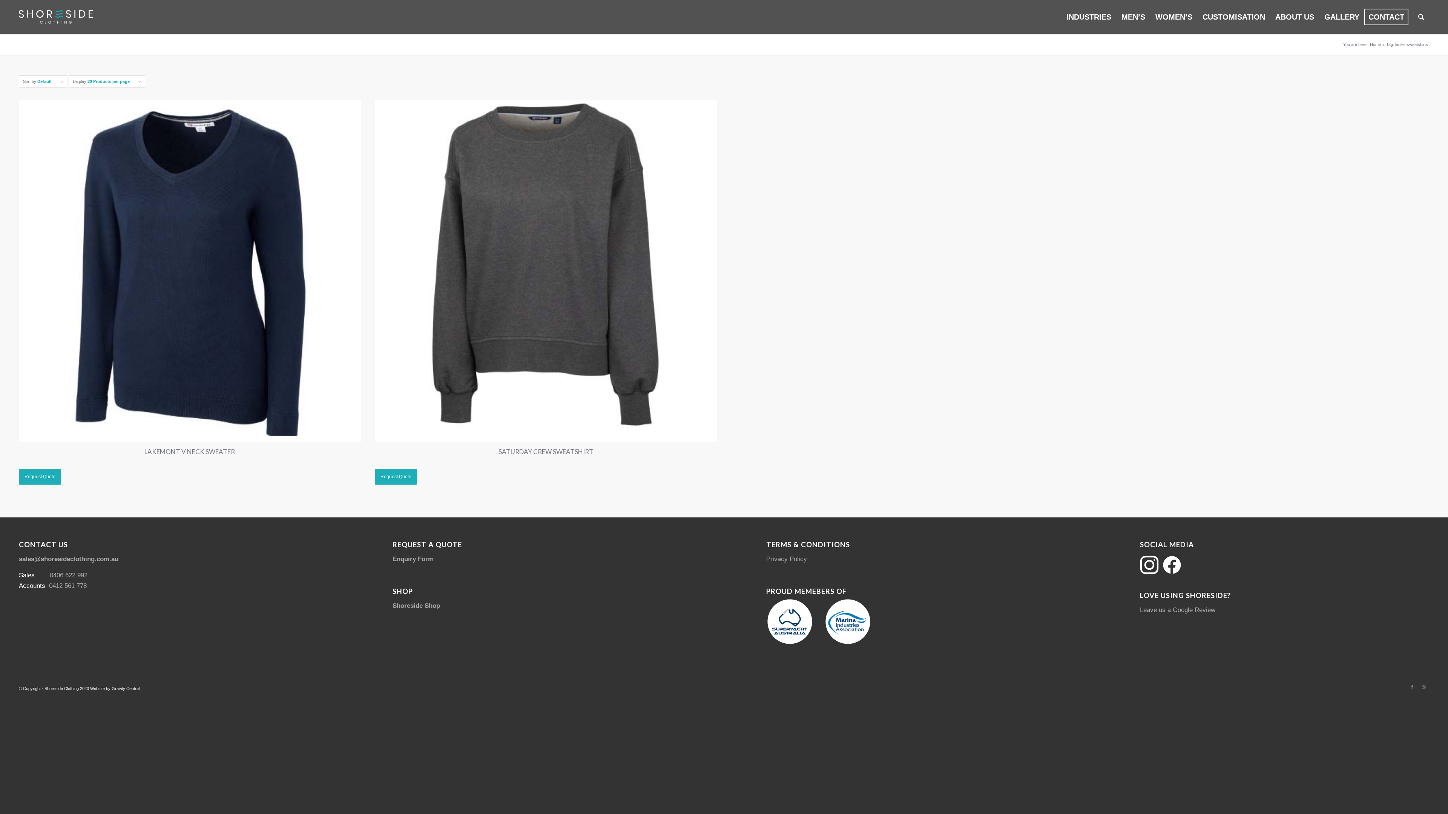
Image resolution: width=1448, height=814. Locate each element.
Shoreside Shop (416, 605)
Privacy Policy (786, 559)
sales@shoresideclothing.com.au (68, 559)
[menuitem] (1088, 17)
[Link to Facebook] (1412, 687)
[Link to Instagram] (1423, 687)
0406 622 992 (68, 575)
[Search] (1421, 17)
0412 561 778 (68, 585)
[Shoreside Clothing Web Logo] (56, 17)
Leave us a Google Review (1177, 610)
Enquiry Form (413, 559)
